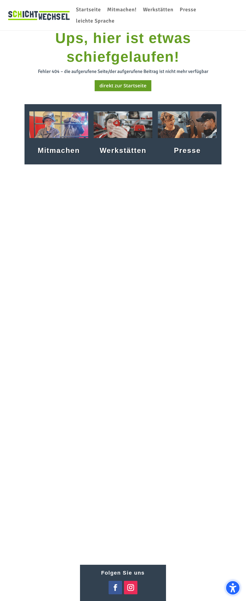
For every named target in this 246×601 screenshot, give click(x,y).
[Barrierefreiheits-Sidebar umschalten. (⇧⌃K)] (233, 588)
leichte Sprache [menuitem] (95, 21)
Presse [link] (187, 150)
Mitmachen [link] (59, 150)
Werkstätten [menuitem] (158, 10)
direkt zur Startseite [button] (123, 85)
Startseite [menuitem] (88, 10)
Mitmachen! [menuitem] (122, 10)
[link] (39, 15)
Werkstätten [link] (123, 150)
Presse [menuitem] (188, 10)
